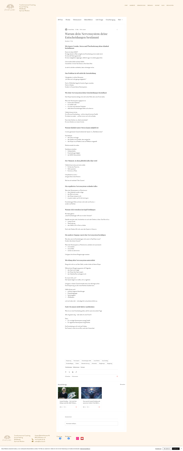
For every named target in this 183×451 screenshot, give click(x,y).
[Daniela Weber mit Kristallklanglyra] (68, 393)
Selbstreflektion (88, 20)
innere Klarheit (97, 360)
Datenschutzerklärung (85, 448)
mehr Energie (99, 20)
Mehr (119, 20)
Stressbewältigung (69, 363)
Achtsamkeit (94, 363)
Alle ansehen (122, 384)
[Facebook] (60, 438)
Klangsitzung (109, 363)
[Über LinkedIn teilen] (72, 372)
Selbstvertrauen (76, 367)
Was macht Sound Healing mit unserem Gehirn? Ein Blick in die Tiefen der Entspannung (91, 402)
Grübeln (77, 363)
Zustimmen (175, 448)
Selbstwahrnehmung (85, 363)
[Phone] (32, 439)
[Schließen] (181, 449)
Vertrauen (83, 367)
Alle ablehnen (167, 448)
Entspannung (68, 360)
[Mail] (32, 441)
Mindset (68, 20)
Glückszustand (77, 20)
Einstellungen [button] (158, 448)
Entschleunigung (110, 20)
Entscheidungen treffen (86, 360)
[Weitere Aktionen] (117, 29)
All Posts (60, 20)
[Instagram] (77, 438)
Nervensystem (76, 360)
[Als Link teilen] (76, 372)
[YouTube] (82, 438)
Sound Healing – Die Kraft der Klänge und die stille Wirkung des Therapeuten (68, 402)
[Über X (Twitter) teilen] (69, 372)
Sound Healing (105, 360)
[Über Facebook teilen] (65, 372)
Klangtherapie (102, 363)
